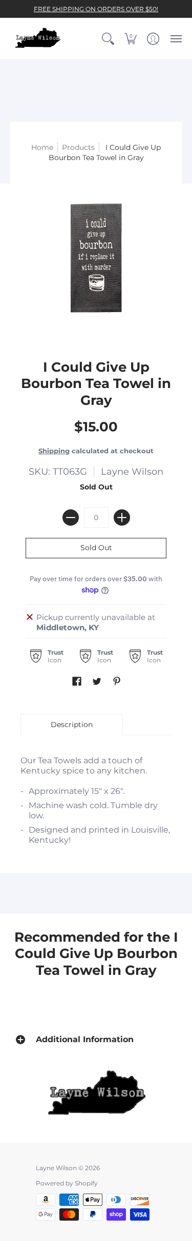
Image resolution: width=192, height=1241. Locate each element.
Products (78, 147)
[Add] (122, 517)
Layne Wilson (132, 471)
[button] (108, 38)
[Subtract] (70, 517)
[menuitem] (108, 38)
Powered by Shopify (67, 1183)
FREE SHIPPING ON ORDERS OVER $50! (96, 9)
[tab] (71, 724)
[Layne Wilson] (38, 38)
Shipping (54, 451)
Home (42, 147)
